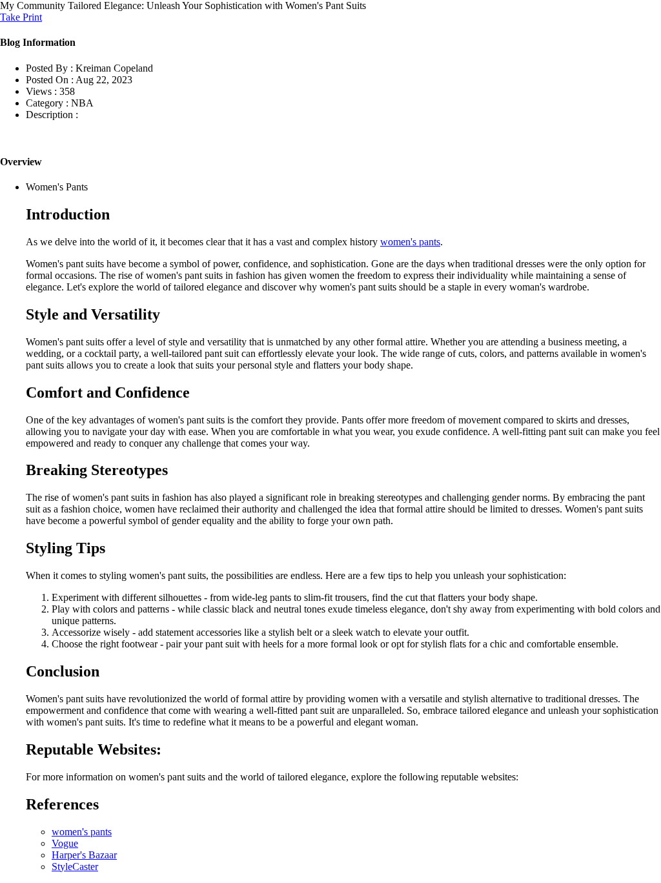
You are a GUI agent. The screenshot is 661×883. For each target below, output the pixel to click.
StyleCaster (75, 866)
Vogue (65, 843)
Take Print (21, 17)
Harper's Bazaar (84, 854)
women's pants (410, 241)
